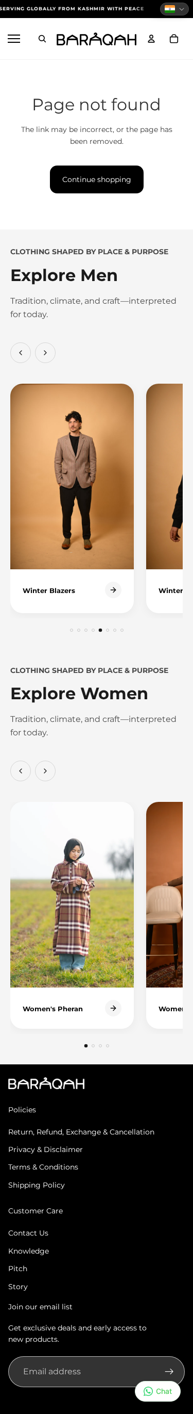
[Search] (42, 38)
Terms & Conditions (43, 1167)
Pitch (17, 1268)
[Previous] (20, 352)
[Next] (45, 352)
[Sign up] (169, 1372)
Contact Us (28, 1233)
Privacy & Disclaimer (45, 1149)
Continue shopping (96, 179)
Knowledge (28, 1251)
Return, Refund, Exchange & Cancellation (81, 1132)
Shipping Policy (36, 1185)
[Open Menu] (15, 38)
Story (18, 1286)
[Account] (151, 38)
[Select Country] (174, 9)
